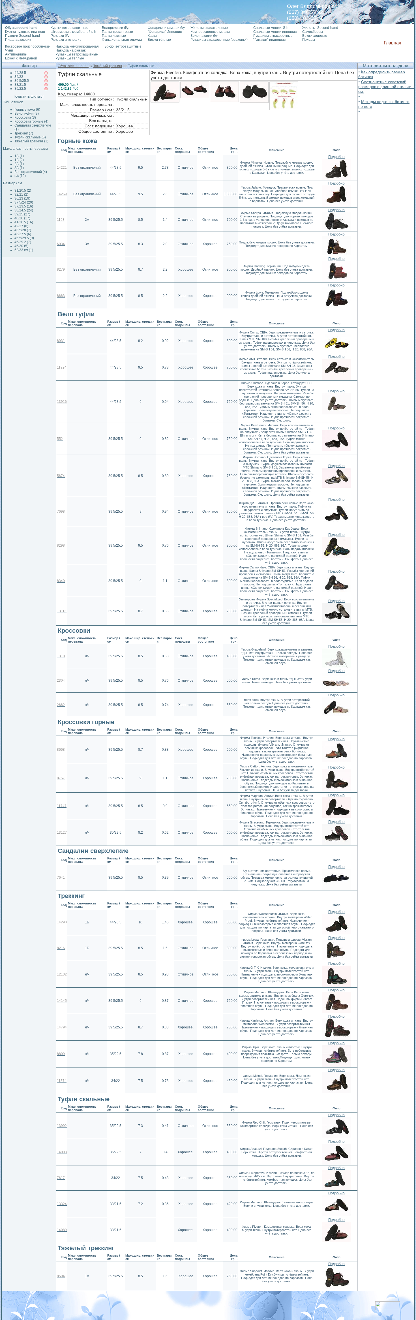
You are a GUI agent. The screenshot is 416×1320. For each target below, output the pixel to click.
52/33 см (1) (23, 250)
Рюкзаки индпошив (66, 40)
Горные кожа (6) (27, 110)
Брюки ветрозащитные (122, 46)
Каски (152, 36)
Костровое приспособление (27, 46)
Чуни (9, 50)
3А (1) (19, 168)
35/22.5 (20, 89)
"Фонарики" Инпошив (165, 32)
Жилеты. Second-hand (320, 28)
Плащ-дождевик (18, 40)
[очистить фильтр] (28, 97)
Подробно (336, 157)
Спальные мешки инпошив (275, 32)
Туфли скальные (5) (30, 137)
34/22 (18, 77)
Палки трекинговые (117, 32)
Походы (308, 40)
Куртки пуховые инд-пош (25, 32)
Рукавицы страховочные (273, 36)
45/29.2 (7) (22, 242)
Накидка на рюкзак (70, 50)
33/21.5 (20, 85)
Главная (392, 42)
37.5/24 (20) (23, 202)
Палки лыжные (114, 36)
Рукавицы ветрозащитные (76, 54)
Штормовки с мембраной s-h (73, 32)
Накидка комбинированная (77, 46)
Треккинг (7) (23, 133)
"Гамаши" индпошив (269, 40)
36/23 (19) (22, 198)
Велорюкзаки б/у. (115, 28)
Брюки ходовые (314, 36)
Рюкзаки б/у (60, 36)
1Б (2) (19, 160)
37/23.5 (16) (23, 206)
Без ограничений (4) (30, 172)
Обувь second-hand (73, 66)
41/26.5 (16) (23, 222)
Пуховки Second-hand (22, 36)
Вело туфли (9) (26, 113)
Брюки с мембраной (21, 58)
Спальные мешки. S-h (270, 28)
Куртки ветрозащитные (69, 28)
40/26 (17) (22, 218)
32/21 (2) (21, 194)
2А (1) (19, 164)
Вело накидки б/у (204, 36)
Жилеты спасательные (209, 28)
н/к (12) (20, 176)
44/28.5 (20, 73)
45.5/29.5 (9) (24, 238)
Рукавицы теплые (69, 58)
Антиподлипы (16, 54)
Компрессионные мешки (210, 32)
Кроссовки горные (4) (31, 121)
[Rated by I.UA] (387, 1308)
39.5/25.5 (21, 81)
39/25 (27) (22, 214)
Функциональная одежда (122, 40)
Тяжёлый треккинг (107, 66)
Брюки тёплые (159, 40)
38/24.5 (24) (23, 210)
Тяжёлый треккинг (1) (31, 141)
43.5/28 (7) (22, 230)
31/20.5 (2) (22, 190)
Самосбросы (312, 32)
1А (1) (19, 156)
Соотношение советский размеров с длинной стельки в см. (386, 87)
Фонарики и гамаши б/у (166, 28)
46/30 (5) (21, 246)
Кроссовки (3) (25, 117)
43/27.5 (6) (22, 234)
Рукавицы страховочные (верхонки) (219, 40)
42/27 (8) (21, 226)
